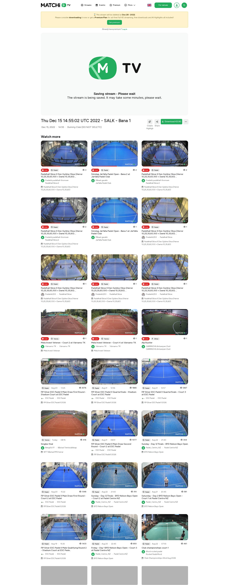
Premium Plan (101, 17)
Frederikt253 (151, 237)
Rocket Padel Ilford (154, 554)
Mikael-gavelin (102, 180)
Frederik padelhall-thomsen (57, 180)
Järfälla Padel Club (103, 183)
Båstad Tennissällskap (67, 448)
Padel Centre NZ (171, 448)
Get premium (114, 22)
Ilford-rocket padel (154, 551)
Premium (116, 5)
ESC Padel (49, 398)
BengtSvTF (50, 448)
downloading (75, 17)
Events (102, 5)
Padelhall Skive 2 (52, 183)
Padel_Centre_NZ (153, 448)
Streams (87, 5)
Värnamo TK (50, 346)
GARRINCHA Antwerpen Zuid (158, 346)
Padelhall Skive (166, 237)
